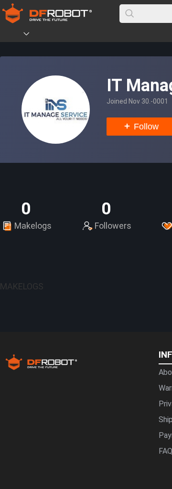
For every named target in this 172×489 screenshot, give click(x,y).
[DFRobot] (47, 20)
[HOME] (13, 35)
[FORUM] (51, 35)
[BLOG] (80, 35)
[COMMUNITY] (32, 35)
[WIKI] (65, 35)
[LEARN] (94, 35)
